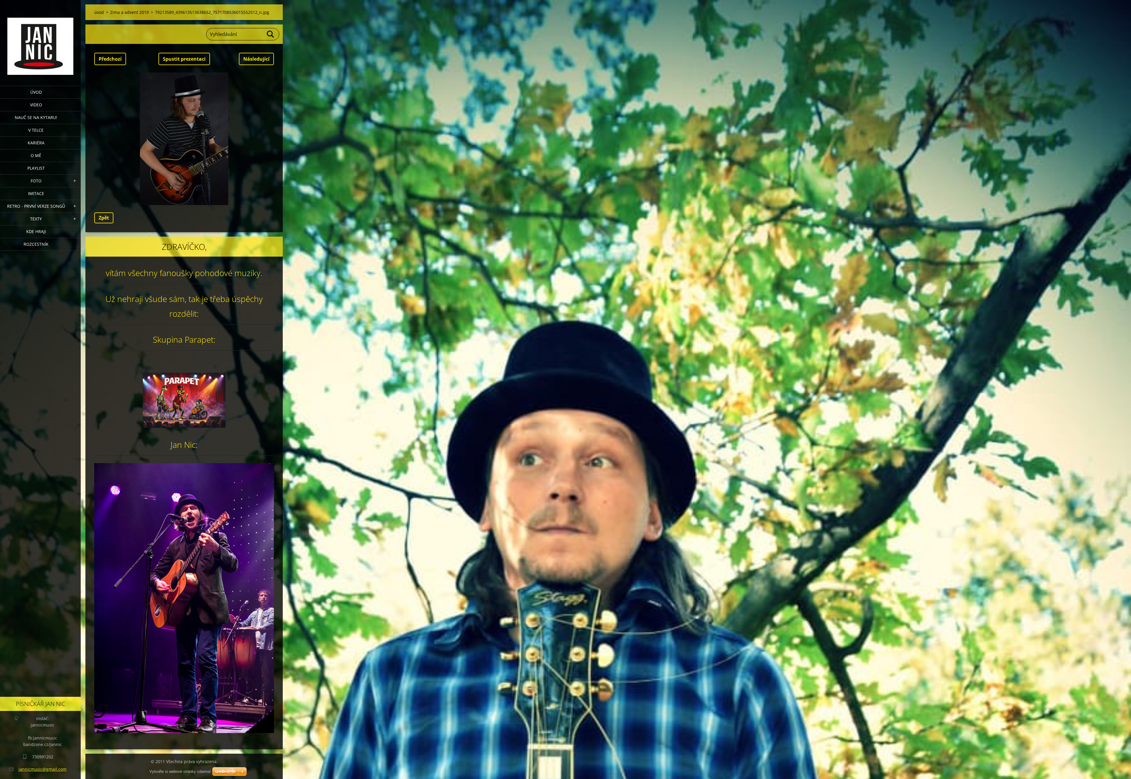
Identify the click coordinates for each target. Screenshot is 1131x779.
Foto (36, 181)
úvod (36, 92)
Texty (36, 219)
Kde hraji (36, 231)
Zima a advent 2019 (129, 12)
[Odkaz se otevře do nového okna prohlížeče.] (184, 138)
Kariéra (36, 143)
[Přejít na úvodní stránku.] (40, 39)
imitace (36, 193)
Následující (256, 59)
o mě (36, 155)
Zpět (104, 217)
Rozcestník (36, 244)
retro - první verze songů (36, 206)
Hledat (271, 34)
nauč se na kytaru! (36, 117)
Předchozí (110, 59)
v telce (36, 130)
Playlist (36, 168)
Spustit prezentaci (184, 59)
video (36, 105)
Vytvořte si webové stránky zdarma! (180, 771)
